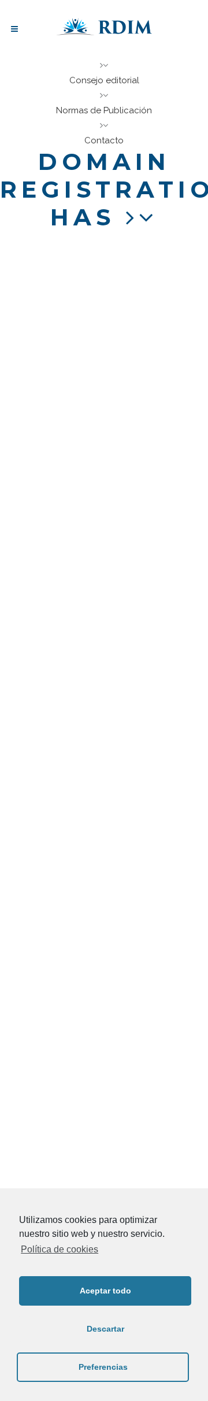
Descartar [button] (105, 1328)
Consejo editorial (104, 80)
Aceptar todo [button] (105, 1290)
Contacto (104, 140)
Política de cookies (59, 1249)
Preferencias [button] (103, 1367)
